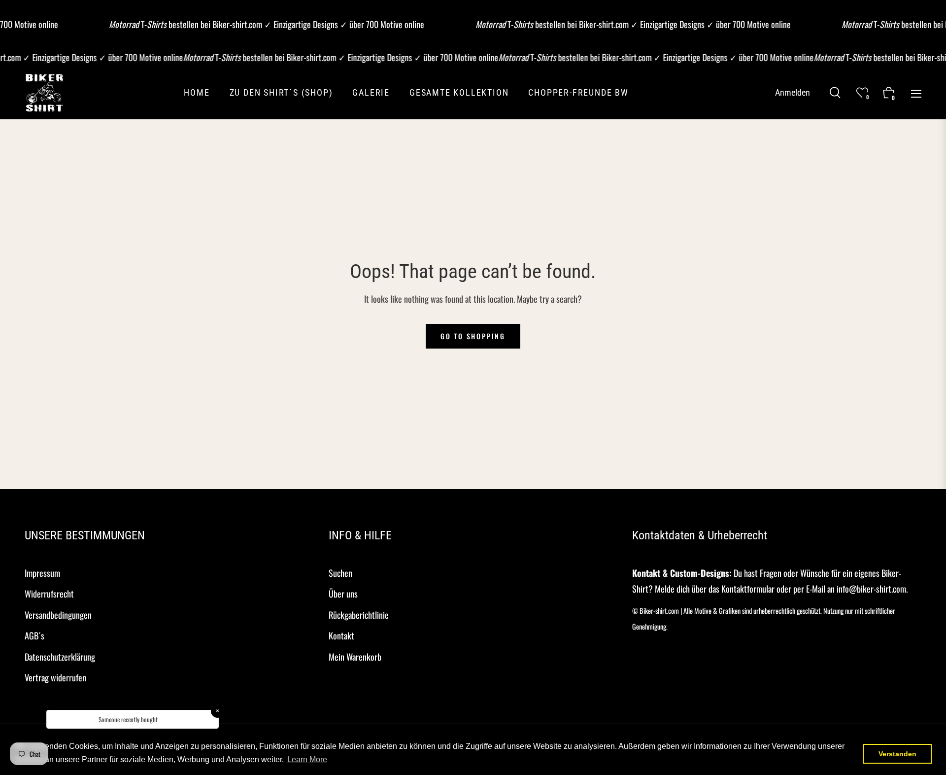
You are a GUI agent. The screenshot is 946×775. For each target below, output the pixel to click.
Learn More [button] (307, 759)
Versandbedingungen (58, 614)
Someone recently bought (128, 719)
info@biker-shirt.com (871, 588)
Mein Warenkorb (355, 656)
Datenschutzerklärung (60, 656)
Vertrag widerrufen (55, 677)
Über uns (343, 593)
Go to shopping (473, 336)
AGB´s (34, 635)
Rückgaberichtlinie (359, 614)
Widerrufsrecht (49, 593)
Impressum (42, 572)
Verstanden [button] (897, 754)
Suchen (340, 572)
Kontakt (341, 635)
